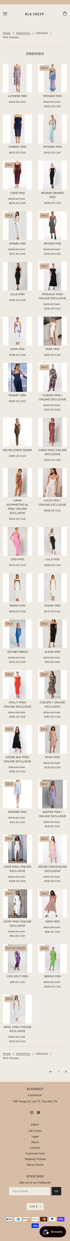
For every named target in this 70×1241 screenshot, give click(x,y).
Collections (23, 33)
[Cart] (65, 13)
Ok (56, 1191)
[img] (31, 1112)
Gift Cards (35, 1131)
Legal (35, 1136)
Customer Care (35, 1153)
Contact (35, 1147)
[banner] (34, 13)
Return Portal (35, 1164)
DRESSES (42, 33)
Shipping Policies (35, 1159)
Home (6, 33)
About (35, 1142)
